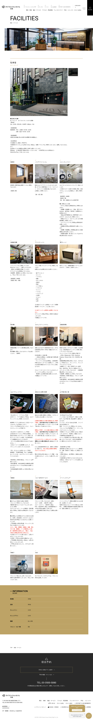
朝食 (30, 10)
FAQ (65, 10)
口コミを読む (77, 10)
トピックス (70, 10)
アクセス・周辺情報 (47, 10)
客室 (27, 10)
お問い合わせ (51, 703)
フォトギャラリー (58, 10)
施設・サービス (37, 10)
